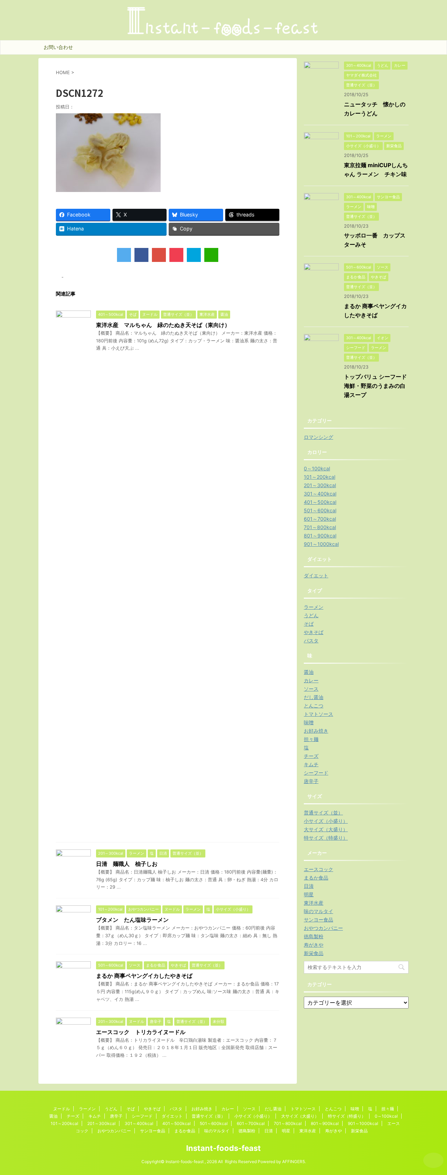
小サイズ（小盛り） (326, 821)
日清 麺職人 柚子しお (126, 863)
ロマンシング (318, 437)
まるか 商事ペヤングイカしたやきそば (144, 975)
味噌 (309, 722)
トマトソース (318, 714)
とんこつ (313, 705)
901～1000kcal (321, 544)
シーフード (316, 773)
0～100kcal (317, 468)
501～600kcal (320, 510)
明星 (309, 894)
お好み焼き (316, 731)
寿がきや (313, 945)
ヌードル (61, 1108)
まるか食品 (316, 878)
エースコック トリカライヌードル (140, 1031)
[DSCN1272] (194, 255)
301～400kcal (320, 494)
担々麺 (311, 739)
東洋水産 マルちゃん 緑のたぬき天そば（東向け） (163, 324)
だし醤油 (313, 697)
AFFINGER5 (293, 1161)
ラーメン (313, 607)
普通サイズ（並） (323, 813)
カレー (311, 680)
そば (309, 624)
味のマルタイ (318, 911)
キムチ (311, 764)
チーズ (311, 756)
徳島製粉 (313, 936)
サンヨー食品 (318, 920)
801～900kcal (320, 536)
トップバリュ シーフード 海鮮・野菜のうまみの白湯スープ (378, 385)
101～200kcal (319, 477)
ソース (311, 689)
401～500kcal (320, 502)
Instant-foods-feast (223, 1148)
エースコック (318, 869)
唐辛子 (311, 781)
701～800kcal (320, 527)
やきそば (313, 632)
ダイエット (316, 575)
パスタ (311, 640)
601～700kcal (320, 519)
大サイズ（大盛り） (326, 829)
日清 (309, 886)
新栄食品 (313, 953)
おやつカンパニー (323, 928)
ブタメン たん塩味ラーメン (132, 919)
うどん (311, 615)
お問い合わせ (58, 47)
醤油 (309, 672)
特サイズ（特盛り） (326, 838)
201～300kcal (320, 485)
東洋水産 (313, 903)
